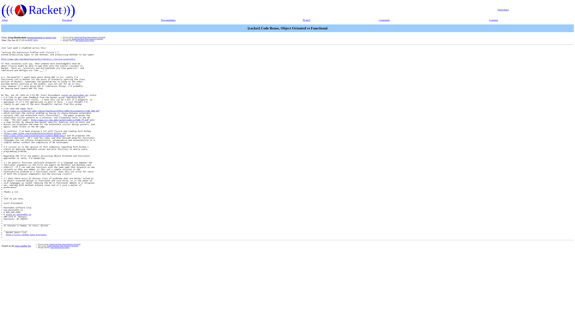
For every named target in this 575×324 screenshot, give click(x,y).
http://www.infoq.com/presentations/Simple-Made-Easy (34, 136)
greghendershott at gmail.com (41, 37)
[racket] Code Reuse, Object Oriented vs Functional (89, 37)
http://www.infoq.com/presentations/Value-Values (33, 133)
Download (67, 20)
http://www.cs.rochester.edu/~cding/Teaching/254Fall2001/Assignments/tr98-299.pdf (51, 111)
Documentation (168, 20)
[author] (92, 40)
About (5, 20)
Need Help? (503, 10)
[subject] (86, 40)
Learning (493, 20)
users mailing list (23, 246)
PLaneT (306, 20)
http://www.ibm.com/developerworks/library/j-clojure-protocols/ (38, 59)
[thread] (81, 40)
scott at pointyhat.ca (74, 95)
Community (384, 20)
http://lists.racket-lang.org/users (26, 235)
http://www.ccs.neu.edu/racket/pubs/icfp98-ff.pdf (60, 120)
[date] (77, 40)
